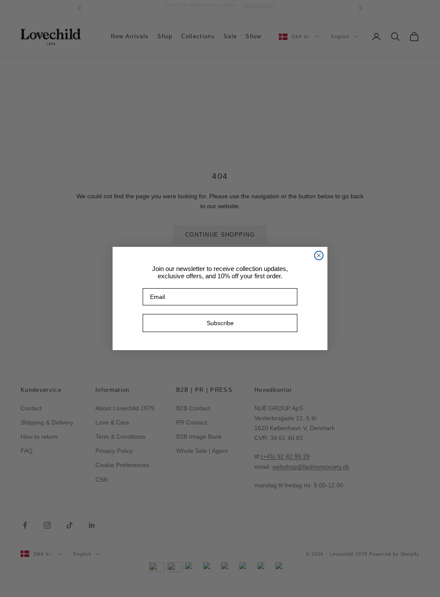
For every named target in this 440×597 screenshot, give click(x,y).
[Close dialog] (319, 255)
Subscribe (220, 323)
